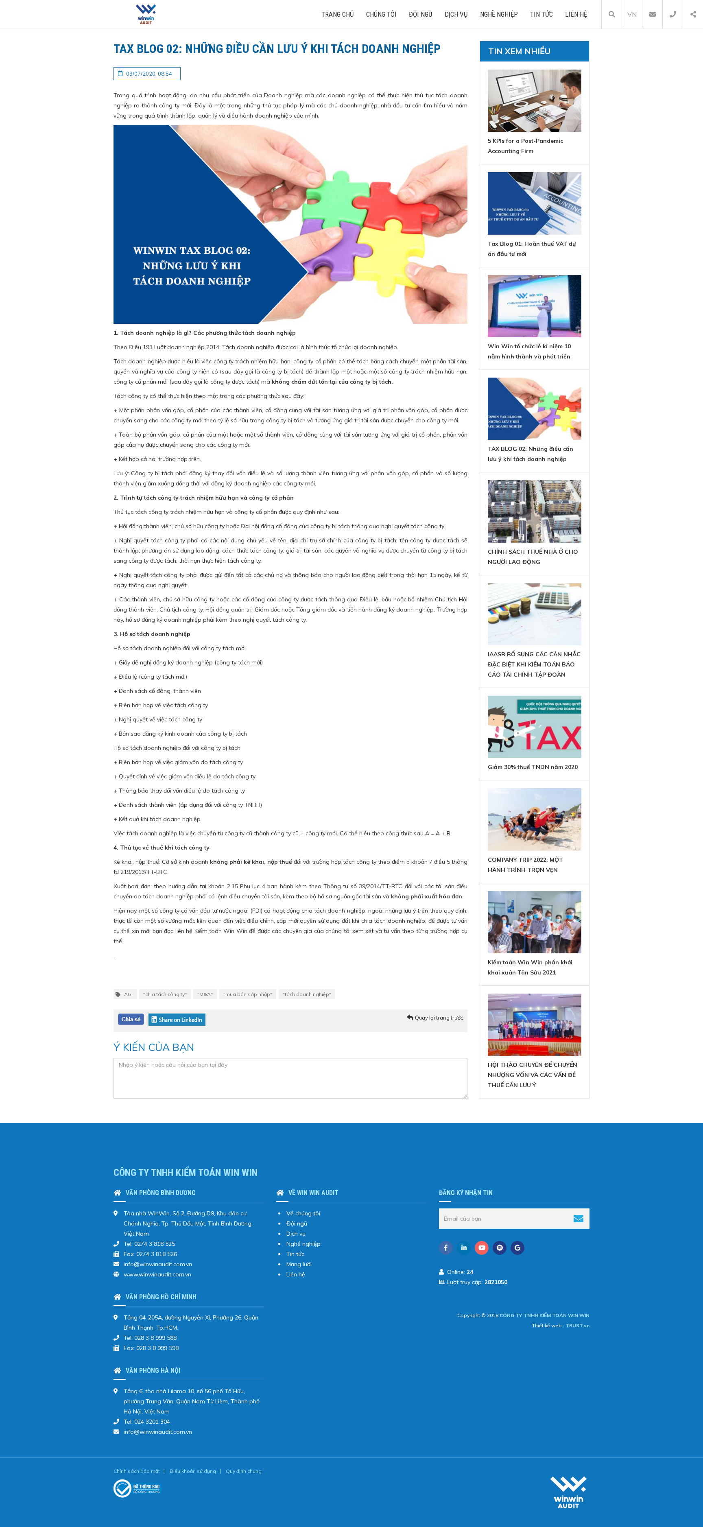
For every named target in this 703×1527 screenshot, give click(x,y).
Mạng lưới (299, 1264)
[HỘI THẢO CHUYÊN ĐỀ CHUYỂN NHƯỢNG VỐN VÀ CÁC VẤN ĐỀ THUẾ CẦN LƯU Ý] (534, 1025)
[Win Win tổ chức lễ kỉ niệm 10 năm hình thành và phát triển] (534, 306)
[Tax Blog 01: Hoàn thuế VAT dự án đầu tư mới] (534, 203)
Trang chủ (337, 14)
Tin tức (541, 14)
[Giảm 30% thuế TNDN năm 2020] (534, 727)
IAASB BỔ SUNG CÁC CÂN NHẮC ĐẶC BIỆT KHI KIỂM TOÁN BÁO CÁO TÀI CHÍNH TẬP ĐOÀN (534, 664)
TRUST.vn (577, 1325)
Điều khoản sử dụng (193, 1471)
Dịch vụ (456, 14)
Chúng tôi (381, 14)
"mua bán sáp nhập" (247, 994)
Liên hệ (576, 14)
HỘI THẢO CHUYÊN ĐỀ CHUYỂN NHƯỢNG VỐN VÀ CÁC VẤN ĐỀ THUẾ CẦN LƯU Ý (532, 1075)
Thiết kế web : (548, 1325)
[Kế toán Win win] (146, 13)
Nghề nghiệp (499, 14)
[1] (578, 1218)
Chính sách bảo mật (137, 1471)
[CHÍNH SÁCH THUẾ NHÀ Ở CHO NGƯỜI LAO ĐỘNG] (534, 511)
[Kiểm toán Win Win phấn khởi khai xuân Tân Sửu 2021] (534, 922)
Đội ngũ (420, 14)
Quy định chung (244, 1471)
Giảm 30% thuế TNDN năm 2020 (533, 767)
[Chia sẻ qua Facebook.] (131, 1018)
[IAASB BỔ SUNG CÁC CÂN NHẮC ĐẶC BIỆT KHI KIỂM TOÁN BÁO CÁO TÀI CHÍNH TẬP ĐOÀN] (534, 614)
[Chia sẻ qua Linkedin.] (176, 1019)
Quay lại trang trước (439, 1017)
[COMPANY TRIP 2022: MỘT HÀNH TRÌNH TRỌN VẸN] (534, 819)
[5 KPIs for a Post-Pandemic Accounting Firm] (534, 101)
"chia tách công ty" (165, 994)
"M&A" (205, 994)
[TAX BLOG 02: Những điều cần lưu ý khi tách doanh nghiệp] (534, 409)
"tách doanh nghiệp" (307, 994)
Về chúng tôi (303, 1213)
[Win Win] (569, 1492)
